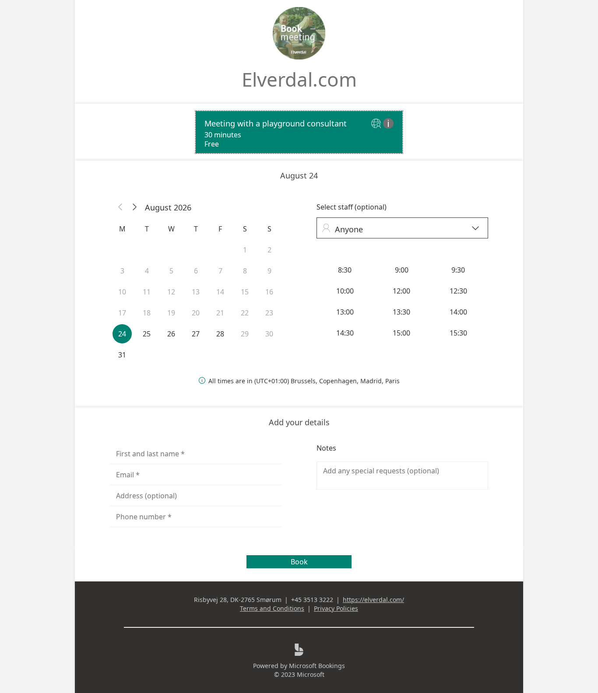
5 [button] (171, 271)
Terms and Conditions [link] (272, 608)
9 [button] (269, 271)
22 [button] (245, 313)
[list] (299, 132)
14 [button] (220, 292)
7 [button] (220, 271)
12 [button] (171, 292)
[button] (120, 207)
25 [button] (147, 334)
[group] (402, 301)
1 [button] (245, 250)
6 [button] (196, 271)
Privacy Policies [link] (336, 608)
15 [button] (245, 292)
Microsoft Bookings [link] (317, 666)
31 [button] (122, 355)
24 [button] (122, 334)
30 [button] (269, 334)
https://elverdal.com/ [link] (373, 599)
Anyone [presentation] (400, 229)
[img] (377, 124)
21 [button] (220, 313)
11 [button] (147, 292)
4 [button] (147, 271)
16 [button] (269, 292)
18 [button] (147, 313)
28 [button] (220, 334)
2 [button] (269, 250)
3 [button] (122, 271)
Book (299, 562)
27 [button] (196, 334)
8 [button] (245, 271)
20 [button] (196, 313)
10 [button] (122, 292)
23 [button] (269, 313)
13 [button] (196, 292)
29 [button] (245, 334)
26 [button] (171, 334)
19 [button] (171, 313)
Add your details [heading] (299, 422)
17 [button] (122, 313)
